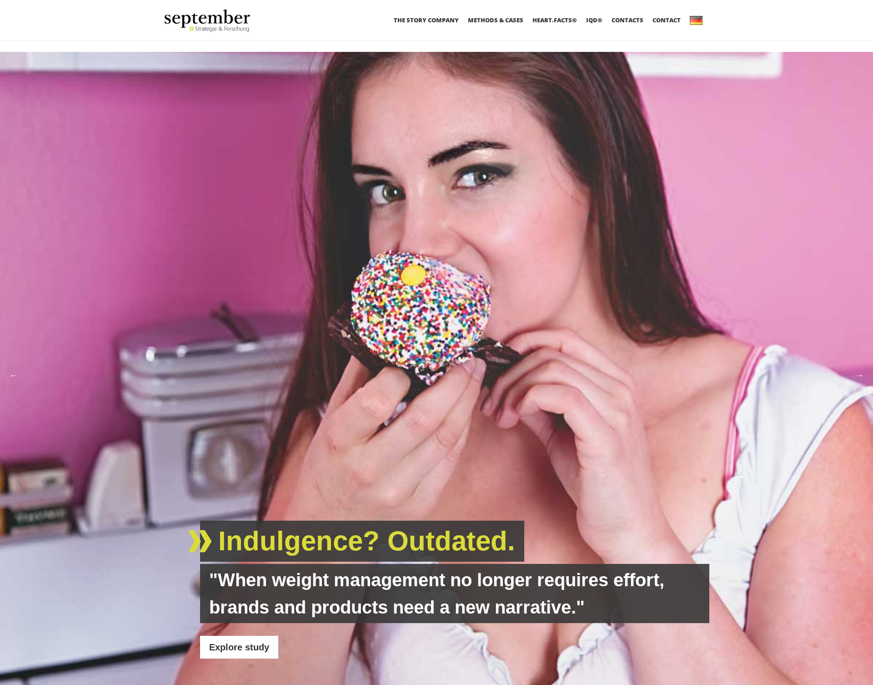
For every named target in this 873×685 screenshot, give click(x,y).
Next (859, 374)
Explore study (239, 647)
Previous (13, 374)
